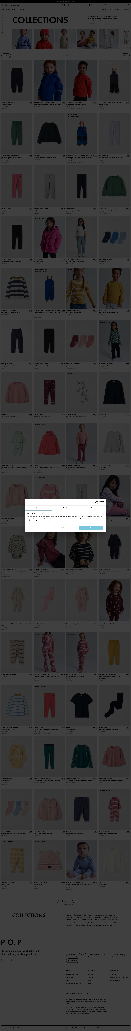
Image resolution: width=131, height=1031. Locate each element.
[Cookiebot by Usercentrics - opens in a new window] (96, 502)
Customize (64, 528)
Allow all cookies (91, 528)
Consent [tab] (38, 508)
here (76, 519)
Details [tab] (65, 508)
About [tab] (92, 508)
